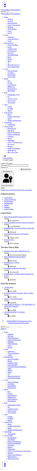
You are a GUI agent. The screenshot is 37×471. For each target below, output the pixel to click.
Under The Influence (14, 149)
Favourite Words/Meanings (13, 54)
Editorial (10, 19)
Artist (5, 93)
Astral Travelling (13, 45)
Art (8, 97)
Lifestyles (11, 137)
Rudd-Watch (12, 75)
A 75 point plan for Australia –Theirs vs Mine (18, 293)
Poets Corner (12, 101)
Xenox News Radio (13, 67)
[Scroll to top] (1, 469)
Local (6, 69)
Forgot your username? (24, 190)
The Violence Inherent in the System (16, 234)
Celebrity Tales (12, 49)
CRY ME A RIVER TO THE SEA (14, 312)
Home (6, 17)
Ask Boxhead (12, 129)
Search (3, 12)
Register (7, 207)
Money (10, 139)
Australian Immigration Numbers (15, 268)
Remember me (7, 171)
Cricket (10, 107)
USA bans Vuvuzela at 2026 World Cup (17, 251)
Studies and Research (14, 121)
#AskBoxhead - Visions (11, 262)
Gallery (6, 205)
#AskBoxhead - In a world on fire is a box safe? (19, 228)
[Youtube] (5, 4)
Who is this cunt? (13, 153)
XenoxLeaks (11, 77)
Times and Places (13, 39)
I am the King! (8, 287)
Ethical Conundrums (14, 133)
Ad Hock (10, 21)
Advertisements (12, 23)
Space (9, 119)
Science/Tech (8, 113)
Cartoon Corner (12, 99)
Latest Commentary (14, 25)
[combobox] (13, 12)
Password (4, 167)
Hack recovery (9, 240)
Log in (2, 188)
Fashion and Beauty (14, 135)
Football (10, 109)
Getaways (11, 37)
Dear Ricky (11, 131)
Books (9, 47)
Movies (10, 59)
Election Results (12, 71)
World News (11, 91)
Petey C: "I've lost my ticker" (13, 299)
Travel (6, 35)
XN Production (12, 29)
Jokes (9, 57)
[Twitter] (4, 2)
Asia (9, 81)
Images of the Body (14, 117)
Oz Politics (11, 73)
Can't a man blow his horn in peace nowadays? (19, 222)
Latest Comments (10, 200)
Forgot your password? (8, 190)
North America (12, 89)
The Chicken (11, 103)
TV (8, 63)
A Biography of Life (14, 95)
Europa (10, 83)
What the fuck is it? (14, 65)
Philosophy (11, 141)
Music (9, 61)
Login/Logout (8, 209)
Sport (6, 105)
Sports (10, 111)
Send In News (8, 201)
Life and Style (8, 127)
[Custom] (5, 6)
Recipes (10, 147)
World (6, 79)
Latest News (8, 198)
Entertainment (8, 43)
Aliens (9, 115)
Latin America (12, 85)
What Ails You (12, 151)
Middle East (11, 87)
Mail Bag (10, 27)
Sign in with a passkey (7, 185)
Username (4, 165)
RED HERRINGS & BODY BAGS (15, 257)
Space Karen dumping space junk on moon (18, 217)
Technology (7, 123)
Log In (9, 31)
